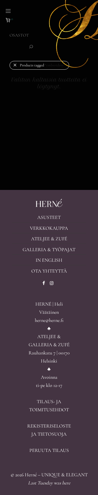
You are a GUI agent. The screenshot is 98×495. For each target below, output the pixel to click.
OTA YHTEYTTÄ (49, 271)
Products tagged (42, 65)
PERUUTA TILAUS (49, 450)
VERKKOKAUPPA (49, 228)
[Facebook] (43, 283)
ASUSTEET (49, 217)
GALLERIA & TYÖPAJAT (49, 250)
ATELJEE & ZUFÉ (49, 239)
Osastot (19, 35)
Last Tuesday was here (49, 483)
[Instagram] (52, 283)
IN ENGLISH (49, 260)
